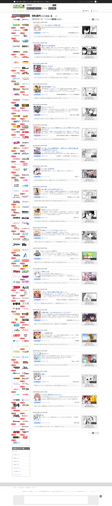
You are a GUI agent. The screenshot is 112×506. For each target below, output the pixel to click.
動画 (18, 1)
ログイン (81, 1)
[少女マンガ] (44, 156)
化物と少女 (45, 271)
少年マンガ (16, 454)
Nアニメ (42, 1)
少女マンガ (16, 461)
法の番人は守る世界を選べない (52, 189)
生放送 (24, 1)
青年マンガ (16, 458)
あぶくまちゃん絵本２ (49, 251)
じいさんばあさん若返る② (50, 25)
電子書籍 (53, 8)
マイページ (95, 10)
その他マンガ (17, 471)
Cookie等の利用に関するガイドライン (60, 491)
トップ (30, 8)
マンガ (45, 8)
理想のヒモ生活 (46, 66)
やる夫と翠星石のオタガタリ (51, 395)
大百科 (34, 1)
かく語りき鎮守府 (47, 169)
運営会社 (25, 491)
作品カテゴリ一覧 (18, 448)
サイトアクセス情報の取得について (79, 491)
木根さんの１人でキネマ (50, 210)
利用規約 (31, 491)
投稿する (87, 10)
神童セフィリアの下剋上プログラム (54, 230)
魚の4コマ (45, 354)
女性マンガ (16, 464)
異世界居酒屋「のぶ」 (49, 87)
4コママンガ (17, 468)
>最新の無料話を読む (89, 37)
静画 (21, 1)
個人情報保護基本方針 (44, 491)
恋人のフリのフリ (47, 107)
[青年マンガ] (44, 53)
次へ (98, 19)
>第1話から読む (89, 35)
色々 (43, 415)
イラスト (38, 8)
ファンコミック (17, 474)
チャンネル (29, 1)
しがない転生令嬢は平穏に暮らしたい (54, 292)
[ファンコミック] (45, 176)
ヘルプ (35, 491)
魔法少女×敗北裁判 (48, 46)
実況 (38, 1)
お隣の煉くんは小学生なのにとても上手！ (56, 312)
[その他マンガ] (45, 32)
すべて (15, 451)
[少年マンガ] (44, 73)
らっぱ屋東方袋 (46, 333)
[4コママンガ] (45, 361)
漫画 (43, 374)
